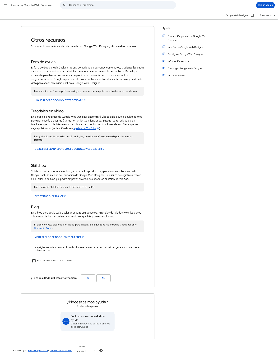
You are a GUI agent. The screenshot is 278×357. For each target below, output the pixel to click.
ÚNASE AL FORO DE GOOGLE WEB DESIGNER (59, 100)
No (103, 278)
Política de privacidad (38, 350)
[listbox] (86, 351)
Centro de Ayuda (43, 228)
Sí (88, 278)
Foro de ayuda (267, 15)
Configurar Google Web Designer (185, 54)
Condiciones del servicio (61, 350)
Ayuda (166, 28)
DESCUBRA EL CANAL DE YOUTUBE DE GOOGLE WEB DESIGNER (68, 149)
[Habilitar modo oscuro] (101, 350)
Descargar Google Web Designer (185, 68)
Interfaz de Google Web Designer (186, 47)
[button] (6, 5)
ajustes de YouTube (85, 128)
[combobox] (122, 5)
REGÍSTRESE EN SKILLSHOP (49, 196)
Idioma (82, 346)
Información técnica (178, 61)
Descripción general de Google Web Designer (187, 38)
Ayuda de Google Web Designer (32, 5)
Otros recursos (176, 75)
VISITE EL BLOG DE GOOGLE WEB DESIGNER (58, 237)
